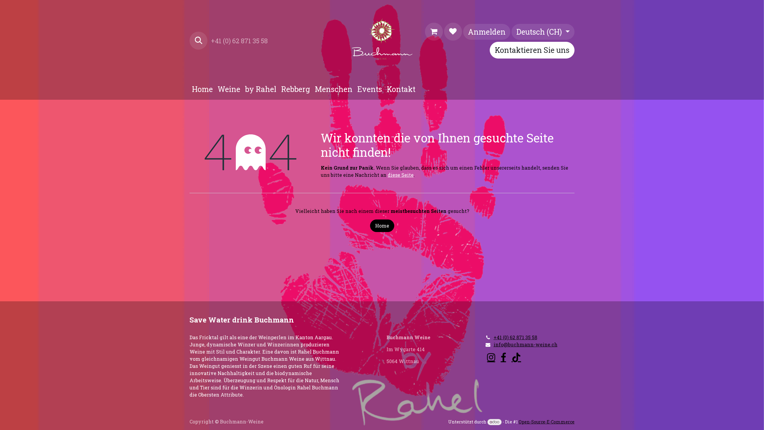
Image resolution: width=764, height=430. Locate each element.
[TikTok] (516, 345)
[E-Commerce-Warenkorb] (434, 32)
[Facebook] (503, 345)
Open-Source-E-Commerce (546, 422)
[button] (198, 41)
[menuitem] (202, 89)
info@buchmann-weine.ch (525, 332)
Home (382, 225)
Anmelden (487, 32)
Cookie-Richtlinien (212, 417)
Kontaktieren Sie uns (532, 50)
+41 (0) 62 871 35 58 (515, 325)
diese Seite (401, 175)
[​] (491, 345)
